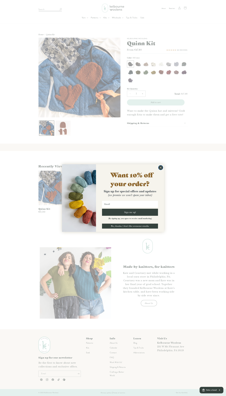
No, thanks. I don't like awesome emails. (130, 226)
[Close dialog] (160, 167)
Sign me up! (130, 212)
